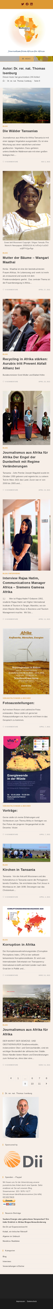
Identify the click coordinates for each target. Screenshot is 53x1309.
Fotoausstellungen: (19, 703)
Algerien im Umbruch (11, 1236)
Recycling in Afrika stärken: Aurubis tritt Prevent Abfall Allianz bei (25, 363)
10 (32, 1083)
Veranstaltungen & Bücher (17, 698)
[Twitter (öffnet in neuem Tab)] (22, 4)
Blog (5, 126)
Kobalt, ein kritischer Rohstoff (15, 1232)
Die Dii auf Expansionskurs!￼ (15, 1227)
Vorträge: (10, 810)
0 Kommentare (11, 162)
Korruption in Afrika (19, 944)
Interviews (14, 574)
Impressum (20, 1301)
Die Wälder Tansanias (20, 131)
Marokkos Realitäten (11, 1241)
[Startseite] (3, 81)
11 (39, 1083)
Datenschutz (32, 1301)
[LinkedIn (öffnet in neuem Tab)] (31, 4)
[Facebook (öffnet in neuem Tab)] (27, 4)
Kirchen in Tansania (19, 869)
